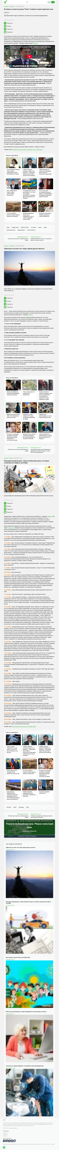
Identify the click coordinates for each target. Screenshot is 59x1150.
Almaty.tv (30, 314)
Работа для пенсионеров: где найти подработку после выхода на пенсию (26, 1011)
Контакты (5, 1134)
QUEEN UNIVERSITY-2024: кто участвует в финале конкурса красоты (41, 239)
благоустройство (31, 230)
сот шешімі (33, 227)
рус (53, 2)
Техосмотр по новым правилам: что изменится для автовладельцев (25, 1066)
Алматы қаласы (24, 227)
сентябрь (9, 807)
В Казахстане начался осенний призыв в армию (18, 239)
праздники (21, 807)
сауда (8, 227)
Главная (6, 6)
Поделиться (10, 23)
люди (27, 807)
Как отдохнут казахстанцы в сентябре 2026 (24, 726)
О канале (5, 1132)
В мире (11, 458)
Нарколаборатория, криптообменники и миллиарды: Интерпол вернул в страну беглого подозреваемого (41, 451)
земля (14, 807)
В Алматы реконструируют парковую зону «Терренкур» (27, 149)
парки (45, 227)
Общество (11, 6)
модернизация (21, 230)
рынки (39, 227)
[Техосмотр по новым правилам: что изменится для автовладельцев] (29, 1092)
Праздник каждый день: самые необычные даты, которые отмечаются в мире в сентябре (28, 902)
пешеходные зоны (11, 230)
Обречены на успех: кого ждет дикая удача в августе (20, 847)
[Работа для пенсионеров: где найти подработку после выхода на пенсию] (29, 1038)
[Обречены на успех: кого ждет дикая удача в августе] (29, 874)
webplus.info (11, 527)
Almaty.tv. (35, 43)
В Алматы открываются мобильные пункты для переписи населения (41, 816)
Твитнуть (9, 26)
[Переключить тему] (27, 2)
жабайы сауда (15, 227)
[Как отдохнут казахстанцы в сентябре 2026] (29, 984)
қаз (49, 2)
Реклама (5, 1136)
